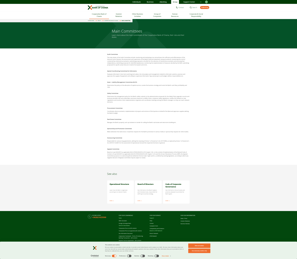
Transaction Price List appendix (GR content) (130, 231)
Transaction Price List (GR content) (127, 228)
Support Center (189, 2)
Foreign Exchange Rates (125, 223)
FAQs (151, 220)
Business (150, 2)
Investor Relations (118, 15)
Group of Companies (157, 15)
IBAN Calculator (123, 220)
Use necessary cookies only (199, 250)
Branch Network (154, 233)
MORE (111, 200)
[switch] (129, 256)
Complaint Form (154, 226)
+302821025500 (99, 217)
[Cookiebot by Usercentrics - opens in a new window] (95, 256)
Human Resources (175, 15)
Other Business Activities (137, 15)
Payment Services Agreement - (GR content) (130, 240)
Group (175, 2)
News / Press (184, 218)
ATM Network (153, 236)
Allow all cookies (199, 245)
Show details (165, 256)
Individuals (136, 2)
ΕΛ (200, 2)
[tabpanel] (120, 192)
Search (194, 7)
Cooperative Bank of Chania (99, 15)
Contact (181, 7)
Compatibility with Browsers (157, 228)
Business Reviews (185, 223)
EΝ (206, 2)
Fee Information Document (126, 233)
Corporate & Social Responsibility (196, 15)
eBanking (163, 2)
